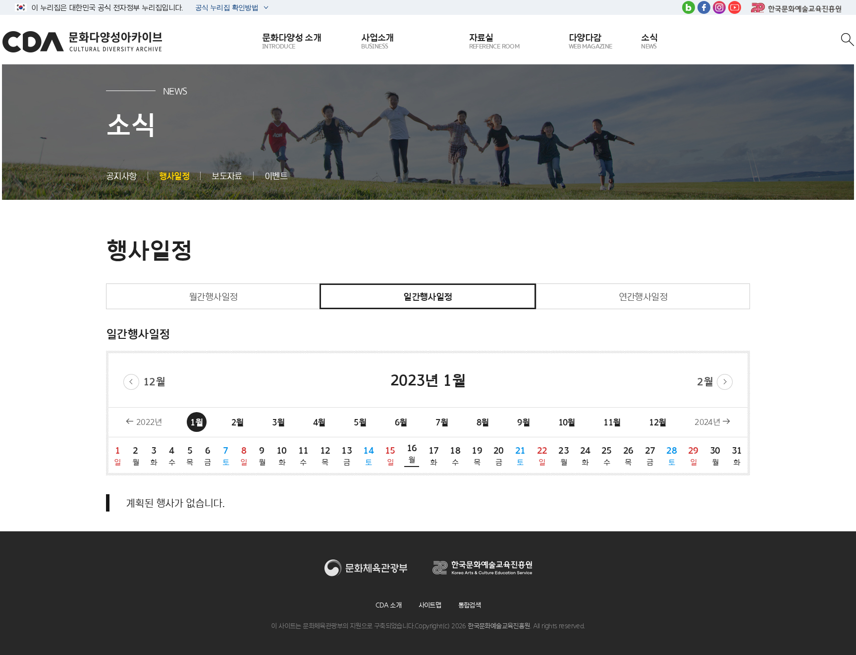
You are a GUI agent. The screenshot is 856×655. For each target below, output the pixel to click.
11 (303, 456)
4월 (319, 422)
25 (606, 456)
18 (455, 456)
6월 (401, 422)
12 (325, 456)
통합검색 (469, 605)
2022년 (149, 422)
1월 (196, 422)
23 (563, 456)
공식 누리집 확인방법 (226, 8)
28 (671, 456)
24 (585, 456)
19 (477, 456)
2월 (705, 381)
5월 (360, 422)
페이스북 (703, 7)
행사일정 (174, 176)
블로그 (688, 7)
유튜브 (734, 7)
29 (693, 456)
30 (715, 456)
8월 (483, 422)
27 (650, 456)
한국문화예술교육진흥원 (796, 7)
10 (281, 456)
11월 (611, 422)
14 (368, 456)
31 (737, 456)
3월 (278, 422)
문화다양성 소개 (291, 41)
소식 (649, 41)
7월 (441, 422)
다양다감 (590, 41)
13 (346, 456)
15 (390, 456)
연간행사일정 (643, 296)
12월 (154, 381)
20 (498, 456)
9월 (523, 422)
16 (412, 453)
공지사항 (121, 176)
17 (433, 456)
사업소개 (377, 41)
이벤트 (276, 176)
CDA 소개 (388, 605)
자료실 (494, 41)
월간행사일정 (213, 296)
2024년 (707, 422)
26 (628, 456)
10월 (566, 422)
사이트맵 (430, 605)
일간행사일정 (427, 296)
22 (542, 456)
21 (520, 456)
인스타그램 (719, 7)
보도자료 (227, 176)
